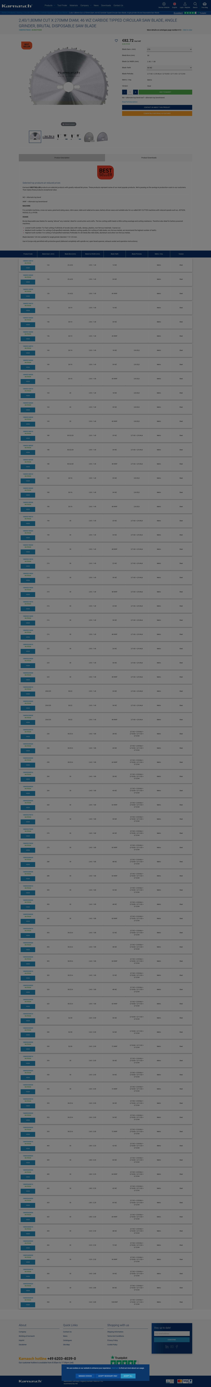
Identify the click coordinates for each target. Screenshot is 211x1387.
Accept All (128, 1376)
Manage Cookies (85, 1376)
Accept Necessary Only (107, 1376)
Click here (115, 1368)
